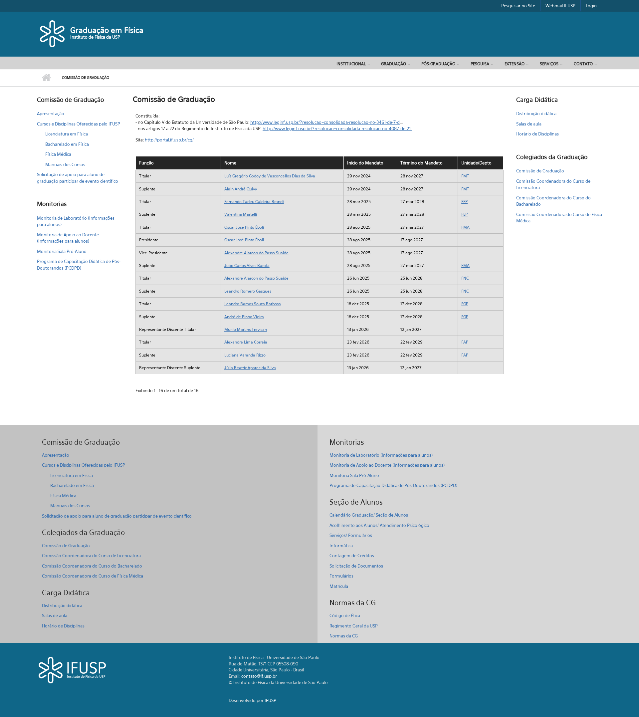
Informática (341, 545)
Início (46, 78)
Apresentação (50, 113)
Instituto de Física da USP (95, 37)
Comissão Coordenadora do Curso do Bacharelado (553, 201)
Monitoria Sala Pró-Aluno (62, 251)
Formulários (341, 576)
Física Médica (58, 154)
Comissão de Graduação (540, 170)
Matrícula (338, 586)
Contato (583, 63)
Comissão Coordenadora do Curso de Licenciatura (553, 184)
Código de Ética (344, 615)
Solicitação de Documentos (356, 566)
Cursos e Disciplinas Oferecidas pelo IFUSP (78, 123)
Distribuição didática (536, 113)
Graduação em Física (106, 30)
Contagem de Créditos (351, 555)
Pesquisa (480, 63)
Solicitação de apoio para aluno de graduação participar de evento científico (77, 178)
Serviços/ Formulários (350, 535)
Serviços (549, 63)
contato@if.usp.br (259, 676)
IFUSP (270, 700)
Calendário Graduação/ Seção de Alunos (368, 515)
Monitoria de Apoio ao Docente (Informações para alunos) (68, 238)
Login (591, 5)
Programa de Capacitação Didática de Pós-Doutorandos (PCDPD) (78, 265)
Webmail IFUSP (560, 5)
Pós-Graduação (438, 63)
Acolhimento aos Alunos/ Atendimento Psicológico (379, 525)
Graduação (393, 63)
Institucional (351, 63)
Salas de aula (528, 123)
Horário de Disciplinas (537, 133)
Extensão (515, 63)
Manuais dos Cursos (65, 164)
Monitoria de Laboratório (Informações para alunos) (75, 221)
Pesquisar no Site (518, 5)
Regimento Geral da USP (353, 625)
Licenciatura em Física (66, 133)
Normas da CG (343, 635)
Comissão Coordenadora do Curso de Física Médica (559, 218)
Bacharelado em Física (67, 144)
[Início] (53, 33)
